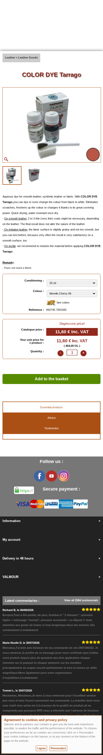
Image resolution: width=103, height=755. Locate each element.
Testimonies (51, 428)
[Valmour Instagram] (64, 476)
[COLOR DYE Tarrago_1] (12, 175)
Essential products (51, 407)
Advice (52, 417)
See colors (63, 302)
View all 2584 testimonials (81, 600)
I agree (41, 748)
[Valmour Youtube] (52, 476)
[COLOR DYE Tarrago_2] (34, 175)
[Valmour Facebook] (40, 476)
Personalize (58, 748)
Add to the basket (51, 379)
